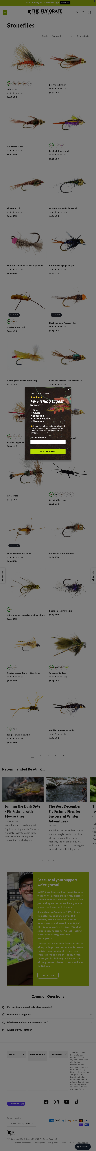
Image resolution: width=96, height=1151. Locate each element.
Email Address (38, 438)
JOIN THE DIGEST (48, 451)
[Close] (68, 389)
